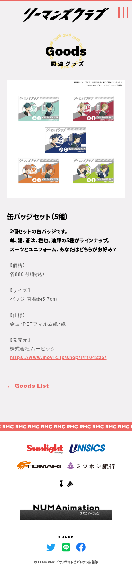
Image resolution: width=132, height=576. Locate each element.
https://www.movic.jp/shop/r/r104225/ (58, 357)
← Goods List (28, 385)
